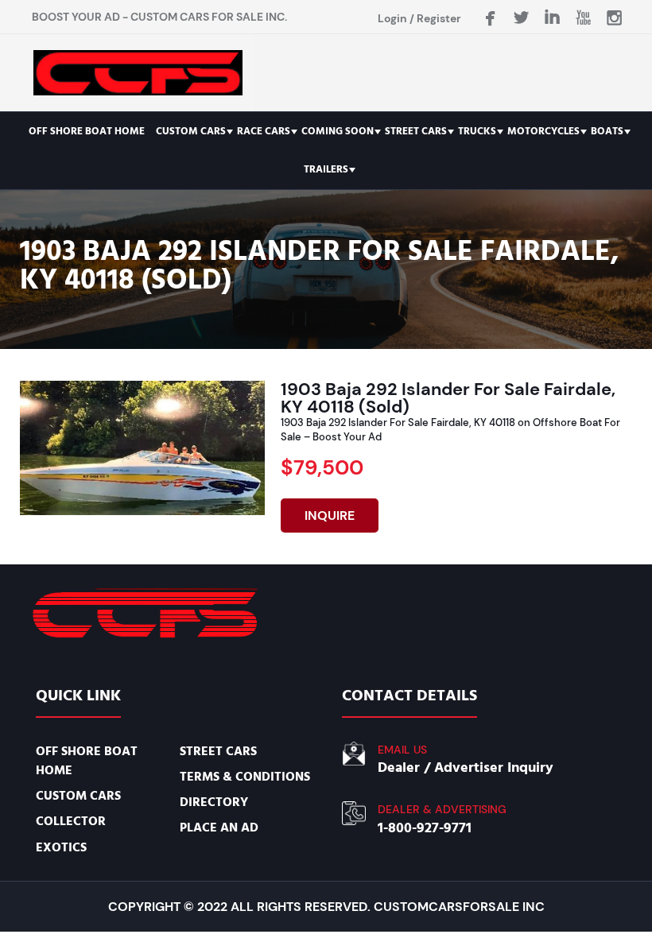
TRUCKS (477, 131)
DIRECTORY (214, 802)
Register (439, 18)
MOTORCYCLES (543, 131)
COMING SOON (337, 131)
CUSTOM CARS (191, 131)
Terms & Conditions (245, 776)
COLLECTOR (71, 821)
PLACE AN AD (219, 827)
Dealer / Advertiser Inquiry (465, 767)
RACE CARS (263, 131)
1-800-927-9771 (425, 828)
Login (392, 18)
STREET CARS (416, 131)
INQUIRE (330, 515)
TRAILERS (326, 169)
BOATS (607, 131)
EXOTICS (61, 847)
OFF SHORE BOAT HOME (87, 131)
